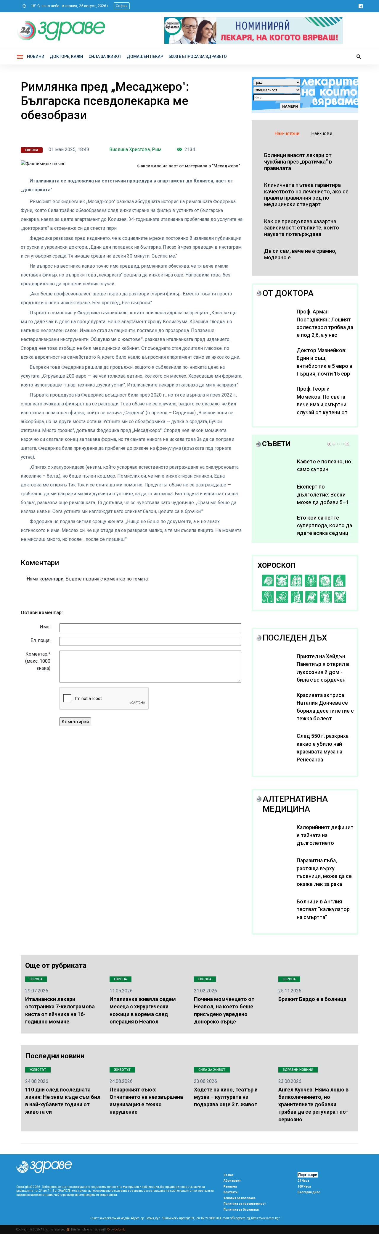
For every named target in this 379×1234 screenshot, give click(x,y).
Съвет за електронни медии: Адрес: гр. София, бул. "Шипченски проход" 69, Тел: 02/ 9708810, (154, 1218)
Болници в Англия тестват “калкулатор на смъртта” (323, 909)
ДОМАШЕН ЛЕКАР (145, 56)
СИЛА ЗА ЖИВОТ (105, 56)
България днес (309, 1192)
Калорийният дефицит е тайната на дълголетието (325, 835)
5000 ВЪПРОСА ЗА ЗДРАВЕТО (197, 56)
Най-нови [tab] (321, 133)
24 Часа (303, 1180)
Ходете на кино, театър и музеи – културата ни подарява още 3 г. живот (226, 1096)
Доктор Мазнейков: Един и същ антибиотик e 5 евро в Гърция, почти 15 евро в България (325, 366)
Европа (31, 150)
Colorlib (120, 1229)
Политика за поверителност (245, 1203)
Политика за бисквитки (241, 1209)
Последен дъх (295, 638)
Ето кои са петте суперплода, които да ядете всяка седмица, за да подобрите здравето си (324, 533)
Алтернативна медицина (295, 804)
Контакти (230, 1192)
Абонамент (232, 1180)
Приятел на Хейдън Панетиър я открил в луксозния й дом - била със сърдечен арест (323, 672)
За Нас (229, 1175)
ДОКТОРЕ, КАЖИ (66, 56)
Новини (35, 56)
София (122, 6)
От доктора (288, 293)
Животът (38, 1070)
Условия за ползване (240, 1198)
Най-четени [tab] (286, 133)
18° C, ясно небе (43, 6)
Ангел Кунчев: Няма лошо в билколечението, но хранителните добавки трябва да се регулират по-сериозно (313, 1104)
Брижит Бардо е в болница (312, 999)
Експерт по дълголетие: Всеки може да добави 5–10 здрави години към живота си (324, 502)
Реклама (230, 1186)
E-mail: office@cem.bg (235, 1218)
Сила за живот (211, 1070)
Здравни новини (298, 1070)
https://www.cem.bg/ (265, 1218)
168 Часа (304, 1186)
